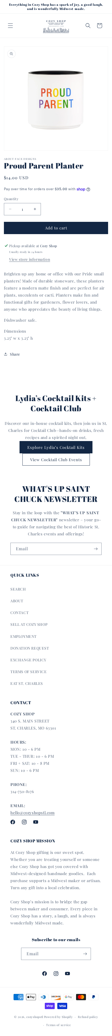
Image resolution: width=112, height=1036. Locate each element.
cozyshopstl (34, 1017)
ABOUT (16, 600)
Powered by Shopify (58, 1017)
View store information (29, 259)
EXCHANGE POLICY (28, 659)
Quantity (11, 198)
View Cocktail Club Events (56, 459)
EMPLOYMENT (23, 636)
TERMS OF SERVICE (28, 671)
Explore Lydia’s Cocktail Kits (56, 447)
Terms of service (58, 1025)
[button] (10, 25)
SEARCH (18, 589)
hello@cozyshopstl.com (32, 812)
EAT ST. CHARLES (26, 683)
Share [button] (15, 354)
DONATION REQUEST (29, 648)
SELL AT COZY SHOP (28, 624)
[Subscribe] (95, 549)
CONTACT (19, 612)
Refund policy (88, 1017)
